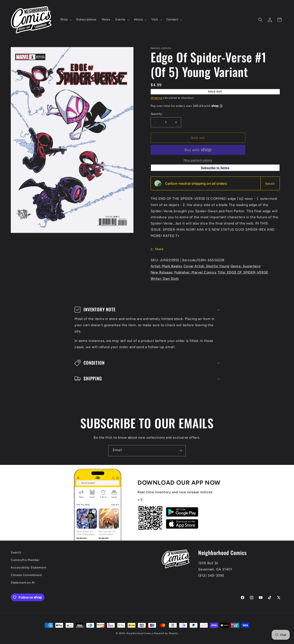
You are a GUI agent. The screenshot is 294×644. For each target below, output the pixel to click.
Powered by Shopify (166, 633)
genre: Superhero (246, 266)
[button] (66, 19)
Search (16, 552)
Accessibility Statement (28, 567)
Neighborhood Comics (139, 633)
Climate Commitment (26, 575)
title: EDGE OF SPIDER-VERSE (243, 272)
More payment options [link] (198, 160)
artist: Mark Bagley (167, 266)
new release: (162, 272)
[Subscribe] (180, 450)
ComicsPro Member (25, 560)
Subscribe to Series (215, 167)
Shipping (156, 97)
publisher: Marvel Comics (195, 272)
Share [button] (159, 249)
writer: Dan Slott (165, 279)
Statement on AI (23, 582)
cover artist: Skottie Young (206, 266)
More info (270, 183)
